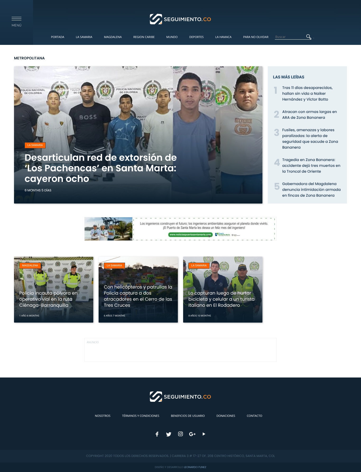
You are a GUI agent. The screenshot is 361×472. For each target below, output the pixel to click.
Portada (57, 37)
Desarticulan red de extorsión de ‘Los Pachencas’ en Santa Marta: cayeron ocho (101, 168)
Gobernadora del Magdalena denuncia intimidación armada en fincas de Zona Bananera (311, 189)
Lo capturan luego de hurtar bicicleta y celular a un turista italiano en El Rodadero (221, 299)
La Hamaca (223, 37)
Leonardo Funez (195, 467)
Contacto (254, 416)
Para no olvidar (256, 37)
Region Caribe (144, 37)
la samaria (35, 145)
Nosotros (102, 416)
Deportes (196, 37)
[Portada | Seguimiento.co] (180, 18)
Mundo (172, 37)
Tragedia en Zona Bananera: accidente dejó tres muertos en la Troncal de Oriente (311, 165)
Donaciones (225, 416)
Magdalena (113, 37)
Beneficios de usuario (188, 416)
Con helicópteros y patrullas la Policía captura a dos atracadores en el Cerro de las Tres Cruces (138, 296)
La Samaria (84, 37)
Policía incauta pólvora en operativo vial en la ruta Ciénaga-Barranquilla (48, 299)
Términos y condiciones (140, 416)
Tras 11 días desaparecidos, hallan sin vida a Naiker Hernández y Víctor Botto (307, 93)
